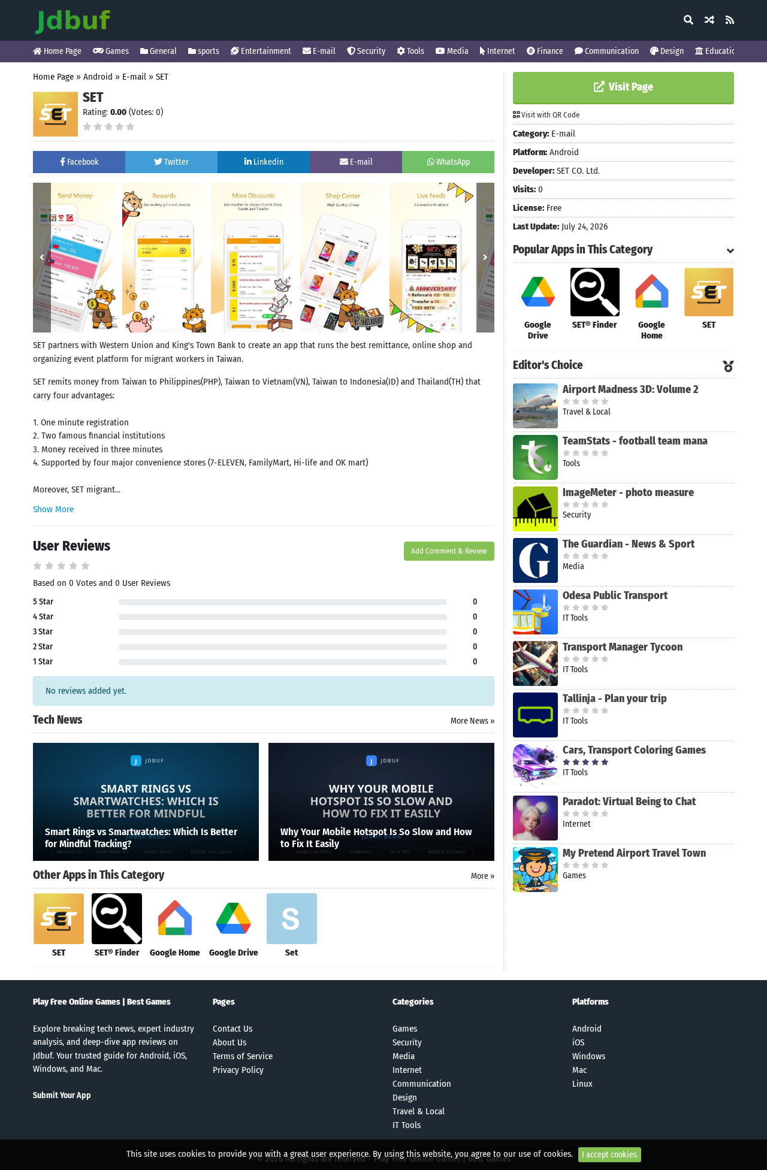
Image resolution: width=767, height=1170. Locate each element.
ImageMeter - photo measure (628, 492)
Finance (549, 51)
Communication (611, 51)
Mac (579, 1070)
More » (482, 876)
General (162, 51)
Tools (414, 51)
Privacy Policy (238, 1070)
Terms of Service (243, 1056)
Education (721, 51)
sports (207, 51)
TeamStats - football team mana (635, 441)
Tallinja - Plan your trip (615, 699)
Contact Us (232, 1028)
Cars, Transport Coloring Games (634, 750)
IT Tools (406, 1125)
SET (162, 76)
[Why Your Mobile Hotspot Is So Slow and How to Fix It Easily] (381, 801)
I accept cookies (609, 1155)
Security (370, 51)
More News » (472, 721)
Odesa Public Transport (615, 595)
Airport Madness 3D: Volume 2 (630, 389)
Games (116, 51)
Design (671, 51)
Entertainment (265, 51)
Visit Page (629, 86)
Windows (588, 1056)
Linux (582, 1083)
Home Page (61, 51)
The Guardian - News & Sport (628, 544)
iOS (578, 1042)
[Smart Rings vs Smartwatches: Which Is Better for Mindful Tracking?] (146, 801)
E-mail (323, 51)
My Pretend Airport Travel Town (634, 853)
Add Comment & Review (449, 550)
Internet (500, 51)
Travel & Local (418, 1111)
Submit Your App (62, 1095)
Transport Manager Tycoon (623, 647)
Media (457, 51)
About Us (229, 1042)
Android (98, 76)
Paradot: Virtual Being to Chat (629, 802)
